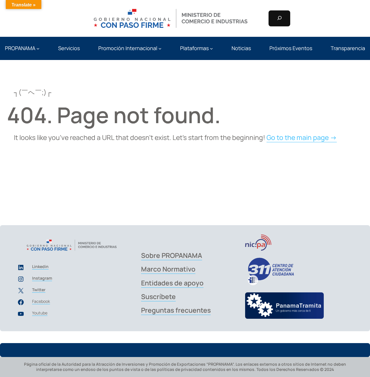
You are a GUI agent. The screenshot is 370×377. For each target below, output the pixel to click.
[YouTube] (20, 313)
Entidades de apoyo (172, 282)
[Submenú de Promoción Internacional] (160, 48)
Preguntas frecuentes (176, 310)
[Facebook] (20, 302)
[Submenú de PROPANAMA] (38, 48)
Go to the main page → (302, 137)
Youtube (39, 313)
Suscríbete (158, 296)
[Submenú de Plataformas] (211, 48)
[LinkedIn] (20, 267)
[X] (20, 290)
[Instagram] (20, 279)
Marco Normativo (168, 269)
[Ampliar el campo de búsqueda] (279, 18)
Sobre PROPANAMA (171, 255)
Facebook (41, 301)
